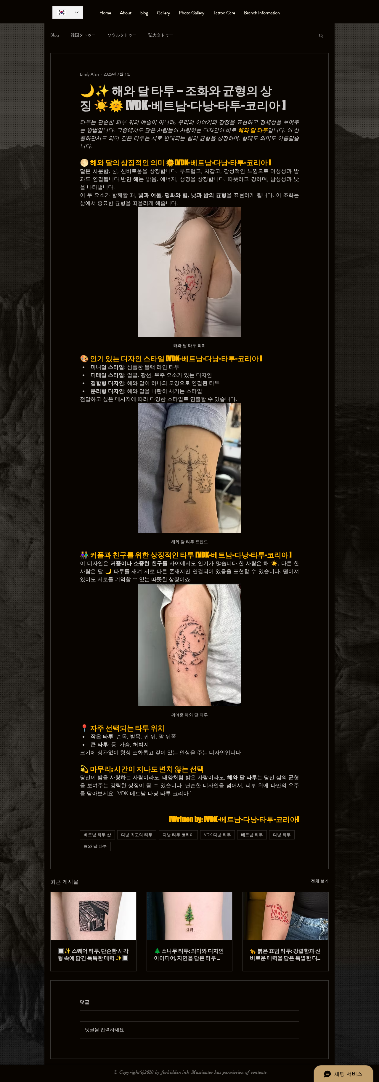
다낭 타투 (282, 834)
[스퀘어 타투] (93, 916)
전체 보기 (320, 881)
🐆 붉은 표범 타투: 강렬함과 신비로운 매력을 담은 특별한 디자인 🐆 (285, 954)
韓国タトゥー (83, 35)
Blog (54, 35)
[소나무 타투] (189, 916)
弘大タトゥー (160, 35)
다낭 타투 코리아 (178, 834)
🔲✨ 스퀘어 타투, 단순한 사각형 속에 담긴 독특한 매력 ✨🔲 (93, 954)
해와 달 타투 (95, 846)
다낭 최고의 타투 (136, 834)
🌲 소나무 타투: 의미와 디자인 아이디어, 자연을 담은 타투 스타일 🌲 (189, 954)
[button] (321, 35)
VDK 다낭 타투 (217, 834)
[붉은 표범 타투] (285, 916)
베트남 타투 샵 (97, 834)
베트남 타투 (252, 834)
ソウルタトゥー (121, 35)
